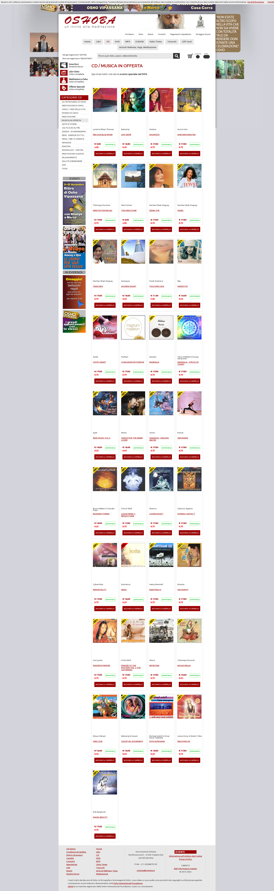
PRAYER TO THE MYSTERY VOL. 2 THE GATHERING (131, 667)
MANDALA (154, 362)
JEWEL (180, 210)
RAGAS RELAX (184, 665)
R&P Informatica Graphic (185, 868)
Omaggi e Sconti (203, 34)
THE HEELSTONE (129, 210)
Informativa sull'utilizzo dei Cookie (185, 856)
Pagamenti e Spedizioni (180, 34)
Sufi (64, 165)
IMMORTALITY (99, 589)
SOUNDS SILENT (128, 286)
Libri (98, 41)
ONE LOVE (97, 741)
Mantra (66, 146)
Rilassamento (69, 157)
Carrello (70, 858)
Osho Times (156, 41)
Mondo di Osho (70, 113)
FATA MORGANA (157, 741)
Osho (141, 34)
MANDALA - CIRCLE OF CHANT (188, 363)
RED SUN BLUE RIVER (102, 134)
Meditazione (68, 116)
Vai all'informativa (255, 2)
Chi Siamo (129, 34)
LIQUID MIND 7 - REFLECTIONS (128, 515)
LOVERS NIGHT (156, 514)
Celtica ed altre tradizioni (70, 128)
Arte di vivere (69, 124)
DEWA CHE (154, 210)
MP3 (127, 41)
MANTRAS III (155, 589)
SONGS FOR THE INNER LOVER (132, 439)
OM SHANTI (182, 589)
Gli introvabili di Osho (74, 102)
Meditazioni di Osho (72, 105)
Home (87, 41)
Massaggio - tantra (72, 150)
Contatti (162, 34)
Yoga (65, 168)
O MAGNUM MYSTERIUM (132, 362)
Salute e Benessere (72, 161)
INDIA (124, 589)
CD (107, 41)
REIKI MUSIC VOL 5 (101, 438)
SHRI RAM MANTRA (186, 134)
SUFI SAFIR (126, 134)
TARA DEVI (98, 286)
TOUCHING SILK (156, 286)
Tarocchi (171, 41)
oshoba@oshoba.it (146, 870)
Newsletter (71, 864)
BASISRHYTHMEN (101, 514)
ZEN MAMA (182, 438)
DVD (117, 41)
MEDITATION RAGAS (102, 210)
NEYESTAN (154, 665)
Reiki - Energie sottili (73, 135)
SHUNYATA (154, 134)
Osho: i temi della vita (73, 109)
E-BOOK (140, 41)
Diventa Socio (72, 874)
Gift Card (187, 41)
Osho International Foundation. (128, 883)
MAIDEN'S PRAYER (101, 665)
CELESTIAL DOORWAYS (132, 741)
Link (68, 867)
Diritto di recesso (74, 855)
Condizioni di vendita (76, 852)
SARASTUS (182, 286)
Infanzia (66, 142)
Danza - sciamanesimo (74, 131)
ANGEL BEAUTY (100, 817)
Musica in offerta (71, 120)
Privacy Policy (185, 859)
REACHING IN (183, 741)
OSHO (70, 886)
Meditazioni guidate (73, 154)
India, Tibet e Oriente (73, 139)
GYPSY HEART (99, 362)
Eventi (150, 34)
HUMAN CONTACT (186, 514)
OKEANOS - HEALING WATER (159, 439)
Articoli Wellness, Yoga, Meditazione (137, 47)
